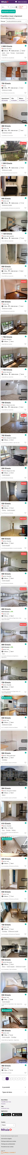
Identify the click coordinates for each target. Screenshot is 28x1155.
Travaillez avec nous (6, 1101)
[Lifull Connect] (8, 1153)
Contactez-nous (5, 1108)
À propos (3, 1103)
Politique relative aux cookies (8, 1141)
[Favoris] (16, 2)
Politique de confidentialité (8, 1144)
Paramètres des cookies (7, 1146)
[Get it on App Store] (17, 1114)
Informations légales (6, 1138)
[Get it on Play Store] (6, 1114)
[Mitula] (5, 2)
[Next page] (24, 1078)
